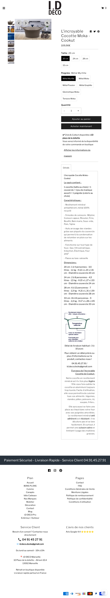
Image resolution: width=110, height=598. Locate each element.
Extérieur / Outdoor (30, 518)
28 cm (85, 58)
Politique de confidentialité (80, 499)
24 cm (75, 58)
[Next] (26, 23)
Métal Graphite (85, 85)
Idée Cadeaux (30, 495)
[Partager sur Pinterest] (98, 31)
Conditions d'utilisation (80, 502)
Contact (30, 508)
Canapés (30, 492)
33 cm (65, 65)
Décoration (30, 505)
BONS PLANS (30, 486)
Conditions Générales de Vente (80, 489)
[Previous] (19, 23)
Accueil (30, 482)
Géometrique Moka (71, 92)
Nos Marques (30, 499)
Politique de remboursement (80, 495)
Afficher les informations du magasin (77, 153)
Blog (30, 511)
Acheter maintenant (81, 126)
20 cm (65, 58)
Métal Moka (84, 78)
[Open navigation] (4, 8)
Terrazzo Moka (69, 98)
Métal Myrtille (68, 78)
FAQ (80, 486)
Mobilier (30, 502)
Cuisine (30, 489)
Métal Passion (69, 85)
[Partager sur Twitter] (95, 31)
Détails (66, 168)
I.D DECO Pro (30, 515)
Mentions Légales (79, 492)
